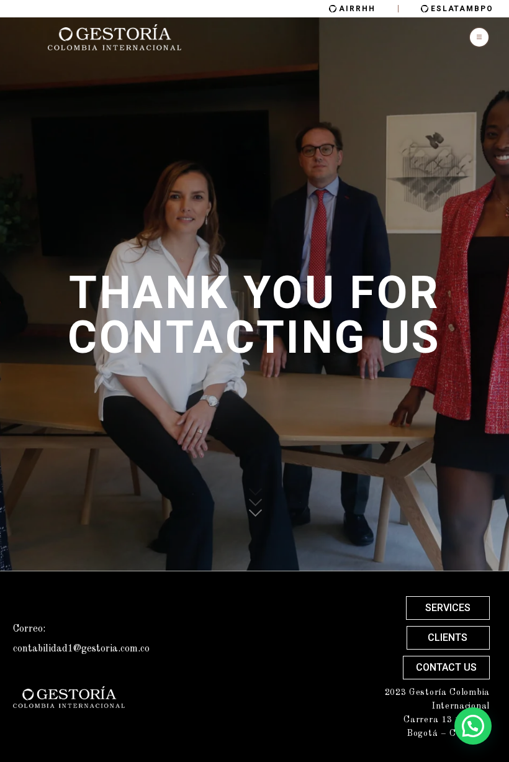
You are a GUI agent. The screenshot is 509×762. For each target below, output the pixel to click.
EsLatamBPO (462, 8)
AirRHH (357, 8)
